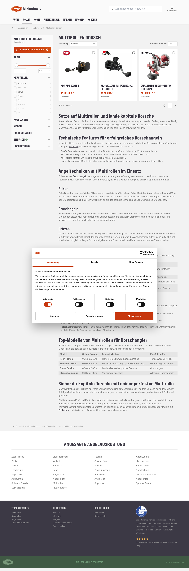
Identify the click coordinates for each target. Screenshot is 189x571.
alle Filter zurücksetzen (32, 50)
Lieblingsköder (60, 457)
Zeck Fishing (17, 457)
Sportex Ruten (143, 483)
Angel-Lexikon (59, 526)
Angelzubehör (52, 19)
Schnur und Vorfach (20, 523)
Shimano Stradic (20, 483)
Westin (14, 466)
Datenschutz (100, 516)
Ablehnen (54, 316)
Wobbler (57, 461)
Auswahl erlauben (94, 316)
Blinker (14, 461)
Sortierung (63, 44)
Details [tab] (94, 262)
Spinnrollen (16, 516)
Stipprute (99, 483)
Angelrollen (23, 28)
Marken (67, 19)
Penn (55, 470)
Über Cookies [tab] (136, 262)
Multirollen (37, 28)
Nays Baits (16, 474)
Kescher (98, 457)
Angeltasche (142, 466)
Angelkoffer (142, 479)
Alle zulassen (134, 316)
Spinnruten (16, 513)
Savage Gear (101, 461)
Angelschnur (142, 470)
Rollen (26, 19)
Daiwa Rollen (18, 488)
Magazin (79, 19)
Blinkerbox (64, 410)
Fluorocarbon (60, 488)
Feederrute (17, 470)
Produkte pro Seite (158, 44)
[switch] (79, 304)
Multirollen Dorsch (54, 28)
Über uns (57, 516)
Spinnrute (99, 474)
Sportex (98, 466)
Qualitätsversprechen (62, 523)
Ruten (16, 19)
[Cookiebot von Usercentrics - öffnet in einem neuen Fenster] (142, 253)
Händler (92, 19)
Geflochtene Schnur (146, 474)
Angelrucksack (102, 470)
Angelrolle (99, 479)
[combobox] (83, 43)
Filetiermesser (143, 461)
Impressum (99, 513)
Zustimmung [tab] (53, 262)
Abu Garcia (17, 479)
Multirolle (73, 146)
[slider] (16, 65)
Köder (37, 19)
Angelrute (58, 466)
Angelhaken (59, 474)
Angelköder (59, 479)
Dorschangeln (80, 176)
